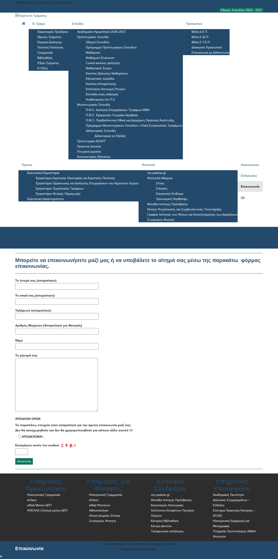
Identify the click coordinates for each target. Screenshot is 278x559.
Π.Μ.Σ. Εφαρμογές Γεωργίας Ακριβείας (112, 115)
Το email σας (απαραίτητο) (35, 295)
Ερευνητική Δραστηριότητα (45, 199)
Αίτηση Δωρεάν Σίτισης (104, 515)
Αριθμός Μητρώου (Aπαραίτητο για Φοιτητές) (48, 325)
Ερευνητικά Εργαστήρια (43, 173)
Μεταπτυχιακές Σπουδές (93, 104)
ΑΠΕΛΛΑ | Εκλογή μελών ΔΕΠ (47, 510)
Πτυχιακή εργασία (89, 151)
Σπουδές (78, 23)
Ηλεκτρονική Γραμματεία (43, 494)
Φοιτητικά (148, 165)
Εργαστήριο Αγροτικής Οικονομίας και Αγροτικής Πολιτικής (75, 178)
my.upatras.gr (156, 173)
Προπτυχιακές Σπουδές (93, 37)
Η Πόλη (42, 68)
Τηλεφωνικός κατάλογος (167, 531)
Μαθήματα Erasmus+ (100, 57)
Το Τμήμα (38, 23)
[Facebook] (261, 2)
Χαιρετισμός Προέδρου (52, 31)
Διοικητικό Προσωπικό (207, 47)
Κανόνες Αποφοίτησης (101, 84)
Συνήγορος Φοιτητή (160, 219)
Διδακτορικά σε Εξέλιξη (110, 136)
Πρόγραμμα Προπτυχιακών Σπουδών (111, 47)
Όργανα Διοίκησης (49, 42)
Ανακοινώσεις (250, 165)
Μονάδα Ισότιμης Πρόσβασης (167, 204)
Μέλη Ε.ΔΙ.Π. (200, 37)
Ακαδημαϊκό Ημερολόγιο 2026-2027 (101, 31)
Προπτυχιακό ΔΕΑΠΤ (91, 141)
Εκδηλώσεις (249, 175)
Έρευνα (27, 165)
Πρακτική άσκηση (89, 146)
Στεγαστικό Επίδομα (169, 193)
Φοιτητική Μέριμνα (159, 178)
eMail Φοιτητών (99, 505)
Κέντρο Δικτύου (161, 526)
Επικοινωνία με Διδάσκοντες (211, 52)
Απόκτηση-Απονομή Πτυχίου (105, 89)
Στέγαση (161, 188)
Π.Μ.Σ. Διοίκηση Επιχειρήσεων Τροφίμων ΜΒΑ (117, 110)
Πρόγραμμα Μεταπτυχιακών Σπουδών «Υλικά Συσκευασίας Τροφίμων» (134, 125)
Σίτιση (160, 183)
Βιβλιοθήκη (44, 57)
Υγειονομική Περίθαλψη (171, 199)
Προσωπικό (194, 23)
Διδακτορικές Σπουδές (101, 130)
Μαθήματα (93, 52)
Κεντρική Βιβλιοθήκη (165, 521)
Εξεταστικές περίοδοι (100, 78)
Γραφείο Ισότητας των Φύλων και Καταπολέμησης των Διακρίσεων (192, 214)
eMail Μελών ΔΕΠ (39, 505)
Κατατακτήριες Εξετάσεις (94, 156)
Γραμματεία (45, 52)
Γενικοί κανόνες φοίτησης (103, 63)
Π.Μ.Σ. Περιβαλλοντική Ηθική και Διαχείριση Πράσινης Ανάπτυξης (130, 120)
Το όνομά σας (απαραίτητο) (35, 280)
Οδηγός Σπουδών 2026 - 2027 (241, 10)
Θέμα (19, 340)
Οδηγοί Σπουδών (97, 42)
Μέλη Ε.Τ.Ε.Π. (201, 42)
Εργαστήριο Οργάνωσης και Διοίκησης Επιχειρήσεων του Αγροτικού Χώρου (87, 183)
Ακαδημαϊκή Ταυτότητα (228, 494)
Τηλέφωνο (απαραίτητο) (33, 310)
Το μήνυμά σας (26, 355)
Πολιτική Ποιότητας (50, 47)
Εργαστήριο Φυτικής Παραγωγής (58, 193)
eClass (31, 500)
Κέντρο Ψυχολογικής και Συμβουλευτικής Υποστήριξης (184, 209)
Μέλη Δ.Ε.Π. (200, 31)
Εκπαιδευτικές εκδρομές (102, 94)
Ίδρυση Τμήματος (49, 37)
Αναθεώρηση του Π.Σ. (101, 99)
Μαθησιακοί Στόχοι (98, 68)
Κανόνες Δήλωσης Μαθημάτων (107, 73)
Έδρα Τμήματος (48, 63)
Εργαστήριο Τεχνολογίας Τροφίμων (60, 188)
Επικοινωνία (250, 186)
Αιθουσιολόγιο (98, 510)
